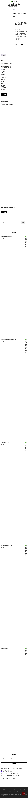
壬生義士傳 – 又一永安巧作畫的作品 (9, 778)
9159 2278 (25, 13)
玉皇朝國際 (14, 4)
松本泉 (18, 44)
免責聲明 (14, 789)
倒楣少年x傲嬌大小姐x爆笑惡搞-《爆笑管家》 (11, 773)
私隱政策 (3, 789)
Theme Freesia (14, 794)
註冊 (14, 791)
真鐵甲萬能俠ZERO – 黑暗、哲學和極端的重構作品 (12, 768)
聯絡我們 (20, 789)
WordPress (19, 794)
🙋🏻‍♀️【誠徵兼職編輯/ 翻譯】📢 (7, 771)
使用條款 (9, 789)
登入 (10, 791)
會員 (25, 789)
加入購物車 (4, 95)
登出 (18, 791)
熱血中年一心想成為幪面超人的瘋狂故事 (10, 776)
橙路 (22, 44)
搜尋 (23, 222)
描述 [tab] (4, 55)
